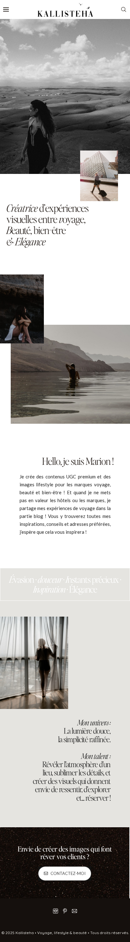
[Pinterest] (65, 911)
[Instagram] (55, 911)
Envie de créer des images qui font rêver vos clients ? (65, 852)
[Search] (124, 9)
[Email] (74, 911)
